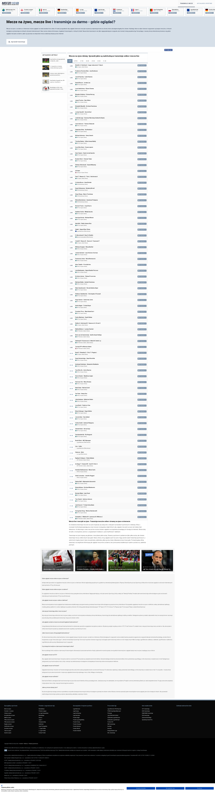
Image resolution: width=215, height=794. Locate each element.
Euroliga (109, 726)
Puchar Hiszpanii (77, 724)
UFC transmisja (145, 708)
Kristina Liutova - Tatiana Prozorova (85, 276)
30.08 (98, 61)
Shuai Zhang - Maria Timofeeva (84, 194)
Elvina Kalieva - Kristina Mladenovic (85, 487)
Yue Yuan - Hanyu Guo (81, 393)
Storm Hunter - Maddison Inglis (84, 376)
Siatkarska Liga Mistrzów (114, 717)
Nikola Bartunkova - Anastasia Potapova (86, 200)
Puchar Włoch (76, 728)
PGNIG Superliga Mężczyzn (114, 711)
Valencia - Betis (79, 452)
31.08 (104, 61)
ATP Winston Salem (81, 331)
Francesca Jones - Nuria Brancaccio (85, 258)
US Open (77, 170)
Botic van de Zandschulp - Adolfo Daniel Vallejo (88, 335)
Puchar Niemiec (77, 726)
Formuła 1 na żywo (9, 711)
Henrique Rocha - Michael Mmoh (84, 217)
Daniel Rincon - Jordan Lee (82, 82)
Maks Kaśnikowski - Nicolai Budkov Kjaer (86, 288)
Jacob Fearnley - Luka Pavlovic (83, 77)
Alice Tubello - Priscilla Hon (83, 264)
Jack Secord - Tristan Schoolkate (84, 505)
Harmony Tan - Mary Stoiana (83, 382)
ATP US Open (80, 72)
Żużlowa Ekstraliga (146, 717)
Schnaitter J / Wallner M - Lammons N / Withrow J (89, 516)
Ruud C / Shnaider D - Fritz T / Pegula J (86, 352)
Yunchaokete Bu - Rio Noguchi (83, 434)
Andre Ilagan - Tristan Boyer (83, 305)
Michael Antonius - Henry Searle (84, 135)
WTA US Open (80, 90)
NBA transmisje (111, 724)
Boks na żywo (7, 708)
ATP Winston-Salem (81, 348)
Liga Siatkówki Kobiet (113, 715)
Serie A (40, 717)
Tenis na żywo (7, 730)
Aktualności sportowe (204, 3)
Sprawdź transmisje (18, 42)
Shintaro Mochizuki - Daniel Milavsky (85, 164)
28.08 (87, 61)
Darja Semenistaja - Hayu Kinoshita (85, 358)
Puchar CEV (110, 722)
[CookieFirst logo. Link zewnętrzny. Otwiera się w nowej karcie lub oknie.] (2, 785)
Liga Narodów (76, 715)
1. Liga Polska (42, 728)
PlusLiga (110, 713)
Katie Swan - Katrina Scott (82, 387)
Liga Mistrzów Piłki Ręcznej (114, 708)
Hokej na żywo (7, 713)
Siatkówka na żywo (9, 726)
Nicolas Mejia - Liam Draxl (82, 493)
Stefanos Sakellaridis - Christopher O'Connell (88, 294)
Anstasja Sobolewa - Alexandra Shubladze (87, 364)
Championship (42, 722)
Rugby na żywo (8, 724)
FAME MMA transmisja (147, 713)
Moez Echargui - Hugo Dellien (83, 411)
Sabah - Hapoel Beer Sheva (82, 229)
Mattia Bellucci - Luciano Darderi (84, 329)
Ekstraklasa (41, 708)
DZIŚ (70, 61)
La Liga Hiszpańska (43, 713)
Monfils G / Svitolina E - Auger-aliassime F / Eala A (89, 65)
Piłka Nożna (87, 231)
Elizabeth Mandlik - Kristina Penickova (86, 106)
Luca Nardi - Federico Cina (82, 405)
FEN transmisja (145, 715)
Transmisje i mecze (186, 3)
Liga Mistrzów (80, 231)
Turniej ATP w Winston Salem (83, 346)
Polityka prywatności (33, 743)
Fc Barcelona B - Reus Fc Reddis (84, 235)
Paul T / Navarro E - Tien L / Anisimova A (86, 176)
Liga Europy (76, 711)
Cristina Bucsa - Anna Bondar (83, 182)
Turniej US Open (80, 172)
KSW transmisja (146, 711)
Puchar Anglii (76, 717)
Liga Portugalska (43, 726)
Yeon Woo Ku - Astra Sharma (83, 370)
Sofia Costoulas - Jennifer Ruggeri (84, 475)
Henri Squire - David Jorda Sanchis (85, 153)
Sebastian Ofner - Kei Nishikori (83, 129)
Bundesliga (41, 715)
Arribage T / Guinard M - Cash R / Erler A (86, 464)
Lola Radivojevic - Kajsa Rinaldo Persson (86, 270)
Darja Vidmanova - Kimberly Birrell (84, 188)
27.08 (81, 61)
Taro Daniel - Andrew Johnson (83, 499)
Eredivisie (41, 724)
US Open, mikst (80, 67)
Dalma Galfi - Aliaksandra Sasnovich (85, 481)
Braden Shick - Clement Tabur (83, 159)
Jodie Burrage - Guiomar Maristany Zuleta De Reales (90, 118)
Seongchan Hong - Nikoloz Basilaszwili (86, 511)
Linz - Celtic (78, 446)
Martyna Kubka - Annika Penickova (84, 282)
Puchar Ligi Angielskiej (78, 719)
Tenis (86, 67)
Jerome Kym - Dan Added (82, 417)
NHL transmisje (111, 732)
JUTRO (76, 61)
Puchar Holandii (77, 730)
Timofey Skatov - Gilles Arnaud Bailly (85, 141)
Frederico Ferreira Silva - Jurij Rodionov (86, 71)
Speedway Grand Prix (147, 719)
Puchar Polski (42, 732)
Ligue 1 (40, 719)
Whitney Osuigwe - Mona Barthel (84, 247)
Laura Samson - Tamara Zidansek (84, 123)
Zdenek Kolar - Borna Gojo (82, 428)
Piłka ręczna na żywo (9, 722)
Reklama (26, 743)
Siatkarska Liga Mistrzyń (114, 719)
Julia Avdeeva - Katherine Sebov (84, 399)
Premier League (42, 711)
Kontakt (21, 743)
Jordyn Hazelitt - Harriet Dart (83, 112)
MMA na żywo (7, 717)
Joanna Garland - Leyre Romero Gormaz (86, 252)
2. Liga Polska (42, 730)
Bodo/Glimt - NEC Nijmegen (83, 440)
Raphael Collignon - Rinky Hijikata (84, 458)
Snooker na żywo (8, 728)
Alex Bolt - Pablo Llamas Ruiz (83, 223)
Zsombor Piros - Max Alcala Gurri (84, 311)
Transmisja (143, 65)
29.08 (93, 61)
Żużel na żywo (7, 732)
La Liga (78, 454)
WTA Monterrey (80, 184)
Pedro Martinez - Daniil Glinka (83, 317)
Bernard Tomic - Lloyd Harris (83, 206)
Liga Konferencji (77, 713)
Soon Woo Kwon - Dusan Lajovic (84, 147)
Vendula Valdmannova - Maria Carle (85, 469)
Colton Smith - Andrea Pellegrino (84, 423)
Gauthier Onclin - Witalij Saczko (84, 211)
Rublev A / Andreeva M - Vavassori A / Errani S (87, 323)
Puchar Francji (76, 722)
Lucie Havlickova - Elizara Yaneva (84, 88)
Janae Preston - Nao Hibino (83, 100)
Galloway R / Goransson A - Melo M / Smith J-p (88, 340)
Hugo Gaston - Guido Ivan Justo (84, 299)
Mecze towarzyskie (81, 237)
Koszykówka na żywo (9, 715)
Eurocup (110, 728)
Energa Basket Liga (112, 730)
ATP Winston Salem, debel (83, 342)
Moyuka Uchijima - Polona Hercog (84, 94)
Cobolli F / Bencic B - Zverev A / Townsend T (87, 241)
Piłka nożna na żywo (9, 719)
